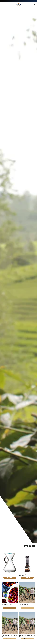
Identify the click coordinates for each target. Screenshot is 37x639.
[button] (32, 4)
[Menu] (3, 4)
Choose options (27, 608)
